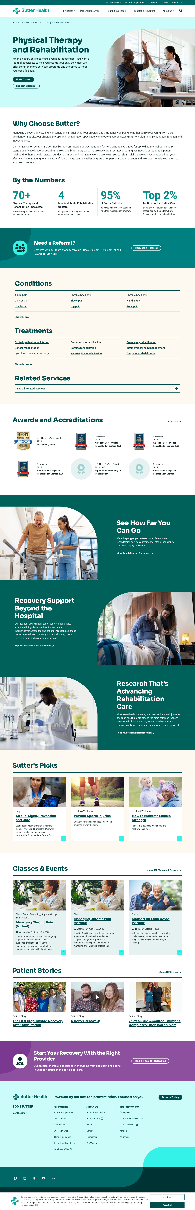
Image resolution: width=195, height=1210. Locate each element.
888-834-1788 (48, 254)
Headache (21, 306)
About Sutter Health (95, 1112)
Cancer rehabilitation (27, 348)
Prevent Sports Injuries (92, 816)
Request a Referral (26, 86)
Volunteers (124, 1136)
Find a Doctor (23, 79)
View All (175, 422)
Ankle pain (21, 295)
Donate (153, 2)
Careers (164, 2)
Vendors (123, 1130)
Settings (167, 1197)
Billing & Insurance (62, 1136)
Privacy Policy (30, 1205)
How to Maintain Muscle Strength (151, 818)
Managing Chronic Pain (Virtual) (34, 924)
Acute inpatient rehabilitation (32, 342)
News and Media (129, 1124)
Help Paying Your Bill (63, 1149)
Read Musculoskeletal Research (134, 732)
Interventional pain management (146, 348)
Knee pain (132, 306)
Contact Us (177, 2)
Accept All (167, 1205)
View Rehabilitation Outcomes (133, 553)
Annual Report (95, 1118)
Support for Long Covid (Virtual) (151, 921)
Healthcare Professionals (131, 1118)
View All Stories (168, 972)
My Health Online (113, 2)
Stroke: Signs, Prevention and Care (36, 818)
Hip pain (75, 306)
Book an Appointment (135, 2)
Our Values (91, 1143)
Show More (22, 317)
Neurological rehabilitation (86, 353)
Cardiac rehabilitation (83, 348)
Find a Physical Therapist (150, 1060)
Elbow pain (77, 300)
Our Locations (60, 1124)
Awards (90, 1124)
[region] (97, 1201)
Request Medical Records (65, 1143)
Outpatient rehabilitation (141, 353)
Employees (125, 1112)
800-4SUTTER (23, 1106)
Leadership (91, 1136)
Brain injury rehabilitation (141, 342)
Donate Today (170, 1097)
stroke (32, 136)
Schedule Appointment (64, 1112)
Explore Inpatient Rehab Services (33, 645)
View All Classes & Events (162, 870)
